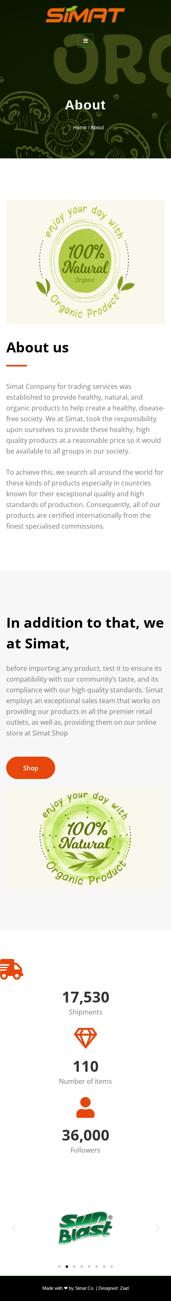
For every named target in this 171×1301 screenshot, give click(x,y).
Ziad (124, 1288)
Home (80, 127)
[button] (13, 1228)
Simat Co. (85, 1288)
